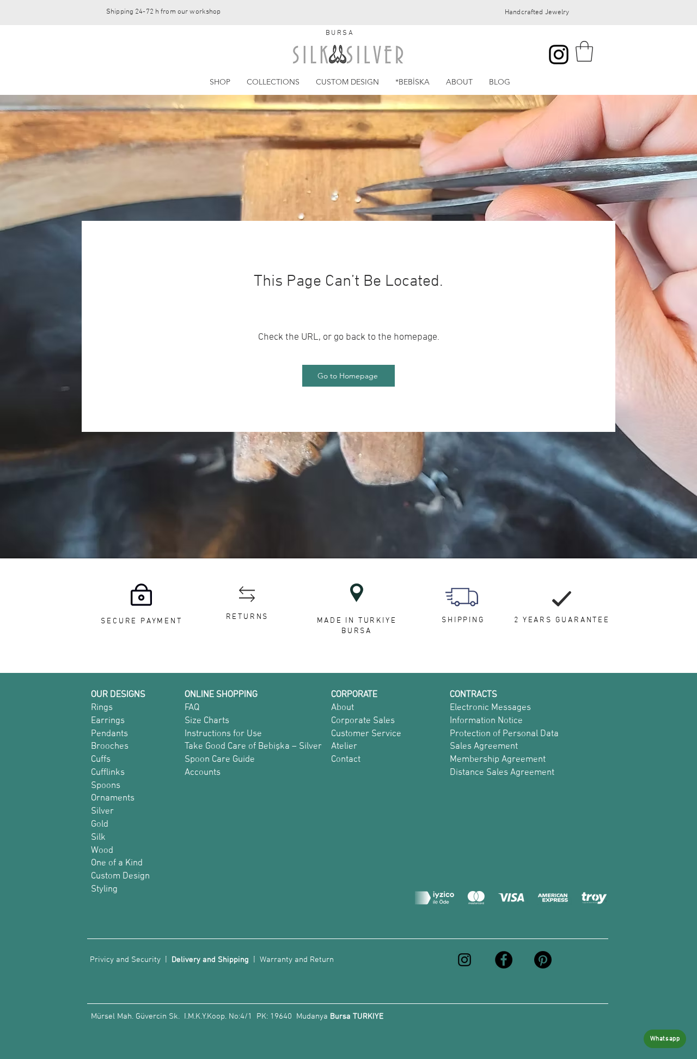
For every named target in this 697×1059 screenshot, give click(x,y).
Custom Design (120, 876)
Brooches (110, 746)
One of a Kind (117, 863)
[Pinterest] (543, 959)
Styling (104, 889)
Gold (99, 824)
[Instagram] (559, 54)
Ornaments (112, 798)
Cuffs (101, 759)
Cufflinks (108, 772)
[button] (584, 51)
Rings (102, 707)
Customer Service (366, 734)
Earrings (108, 720)
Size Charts (207, 720)
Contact (345, 759)
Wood (102, 850)
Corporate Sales (363, 720)
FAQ (192, 707)
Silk (98, 837)
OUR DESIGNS (118, 694)
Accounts (203, 772)
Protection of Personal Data (504, 734)
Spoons (105, 785)
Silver (102, 811)
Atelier (344, 746)
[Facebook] (503, 959)
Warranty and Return (297, 960)
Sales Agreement (484, 746)
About (342, 707)
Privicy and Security (125, 960)
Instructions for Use (223, 734)
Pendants (109, 734)
